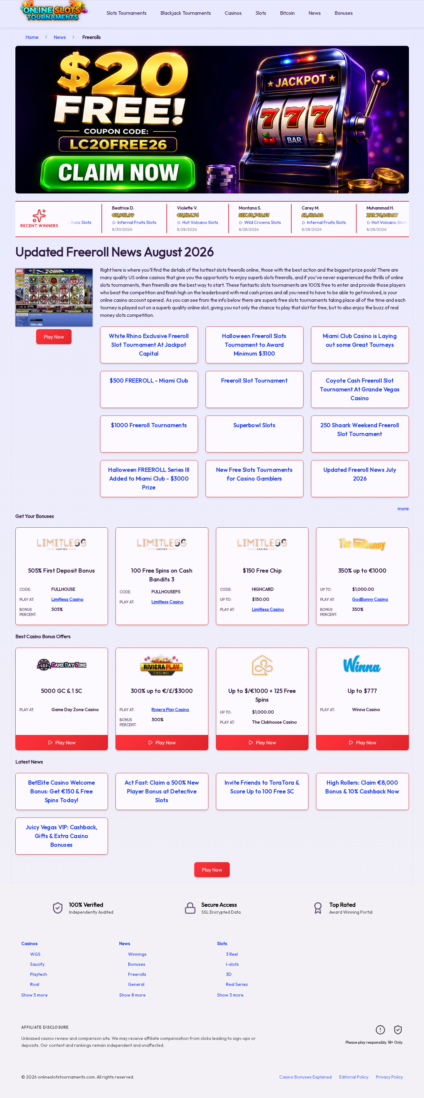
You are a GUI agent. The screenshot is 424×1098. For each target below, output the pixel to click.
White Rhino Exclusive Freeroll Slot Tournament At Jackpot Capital (149, 344)
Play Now (54, 337)
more (403, 508)
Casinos (233, 13)
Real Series (237, 984)
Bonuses (344, 13)
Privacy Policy (389, 1077)
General (136, 984)
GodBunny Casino (370, 599)
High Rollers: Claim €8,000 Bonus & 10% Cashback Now (362, 787)
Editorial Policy (353, 1077)
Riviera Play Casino (170, 709)
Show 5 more (34, 995)
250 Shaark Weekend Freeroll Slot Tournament (359, 429)
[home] (52, 23)
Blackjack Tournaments (185, 13)
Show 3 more (230, 995)
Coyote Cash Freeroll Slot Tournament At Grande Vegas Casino (360, 389)
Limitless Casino (67, 599)
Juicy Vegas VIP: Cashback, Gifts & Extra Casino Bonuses (62, 836)
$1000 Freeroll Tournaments (149, 425)
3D (229, 974)
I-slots (232, 964)
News (315, 13)
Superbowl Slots (254, 425)
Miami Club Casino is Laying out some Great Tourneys (360, 340)
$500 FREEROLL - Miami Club (149, 380)
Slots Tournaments (126, 13)
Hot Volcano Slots (192, 222)
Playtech (38, 974)
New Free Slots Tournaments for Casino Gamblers (254, 474)
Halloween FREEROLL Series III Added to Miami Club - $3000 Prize (148, 478)
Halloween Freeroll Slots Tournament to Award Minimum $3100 (254, 344)
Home (32, 37)
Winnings (137, 954)
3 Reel (232, 954)
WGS (35, 954)
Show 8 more (132, 995)
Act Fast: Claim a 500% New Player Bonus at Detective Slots (162, 791)
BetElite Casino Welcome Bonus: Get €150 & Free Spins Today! (61, 791)
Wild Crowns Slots (253, 222)
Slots (260, 13)
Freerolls (137, 974)
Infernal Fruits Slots (128, 222)
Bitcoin (287, 13)
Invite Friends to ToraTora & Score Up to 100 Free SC (262, 787)
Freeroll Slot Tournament (254, 380)
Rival (34, 984)
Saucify (37, 964)
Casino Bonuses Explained (305, 1077)
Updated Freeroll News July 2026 (360, 474)
